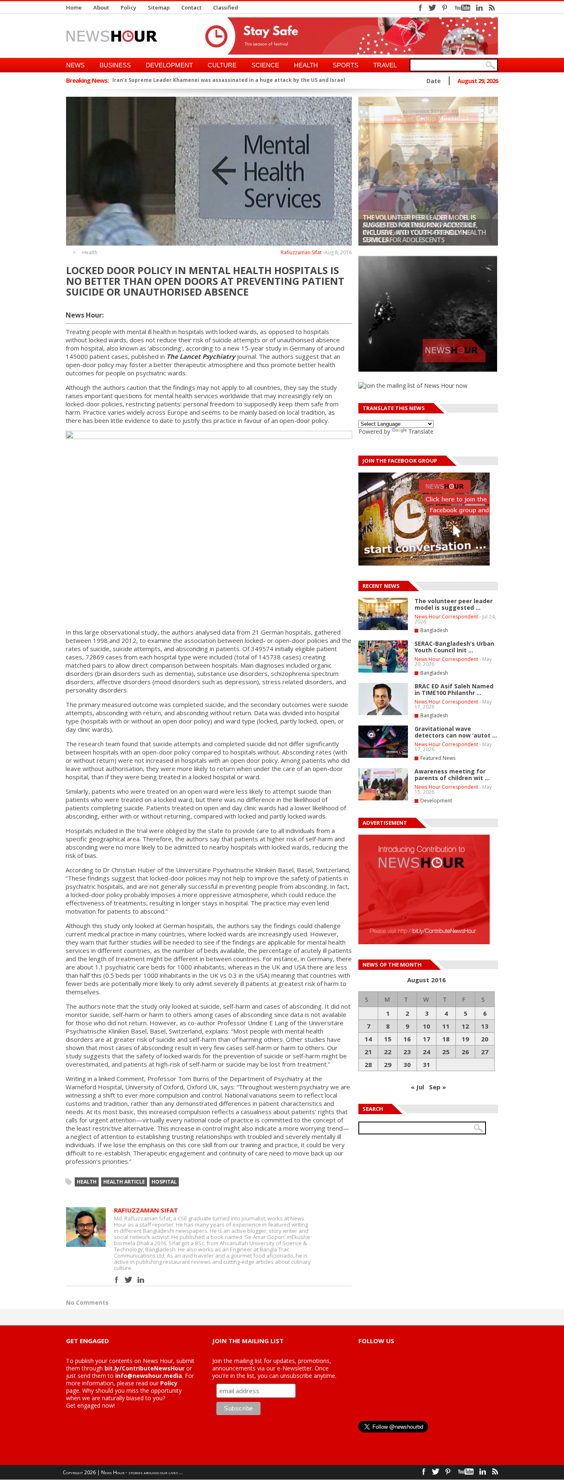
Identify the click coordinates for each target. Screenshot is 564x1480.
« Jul (417, 1087)
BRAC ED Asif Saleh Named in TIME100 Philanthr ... (454, 689)
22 (387, 1052)
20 (484, 1039)
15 (387, 1039)
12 (465, 1026)
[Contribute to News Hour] (424, 942)
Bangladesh (434, 630)
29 (387, 1064)
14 (368, 1039)
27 (484, 1052)
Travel (385, 65)
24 (426, 1052)
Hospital (164, 1181)
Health (306, 65)
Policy (128, 7)
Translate (421, 431)
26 (465, 1052)
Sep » (437, 1087)
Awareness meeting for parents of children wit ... (452, 774)
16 (407, 1039)
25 (446, 1052)
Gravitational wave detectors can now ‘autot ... (456, 732)
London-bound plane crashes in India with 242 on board (321, 80)
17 (426, 1039)
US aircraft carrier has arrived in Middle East (182, 80)
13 (484, 1026)
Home (74, 7)
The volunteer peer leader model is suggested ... (454, 604)
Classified (225, 7)
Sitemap (159, 7)
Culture (222, 65)
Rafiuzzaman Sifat (301, 252)
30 (407, 1064)
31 (426, 1064)
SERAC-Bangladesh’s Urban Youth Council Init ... (454, 647)
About (101, 7)
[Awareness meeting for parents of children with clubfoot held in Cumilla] (428, 171)
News (75, 65)
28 (368, 1064)
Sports (345, 65)
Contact (191, 7)
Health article (124, 1181)
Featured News (437, 757)
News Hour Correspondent (446, 616)
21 (368, 1052)
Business (115, 65)
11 (446, 1026)
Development (169, 65)
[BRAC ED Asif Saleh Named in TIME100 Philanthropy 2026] (383, 713)
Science (265, 65)
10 (426, 1026)
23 (407, 1052)
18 (446, 1039)
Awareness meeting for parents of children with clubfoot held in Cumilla (419, 232)
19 (465, 1039)
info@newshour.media (148, 1376)
